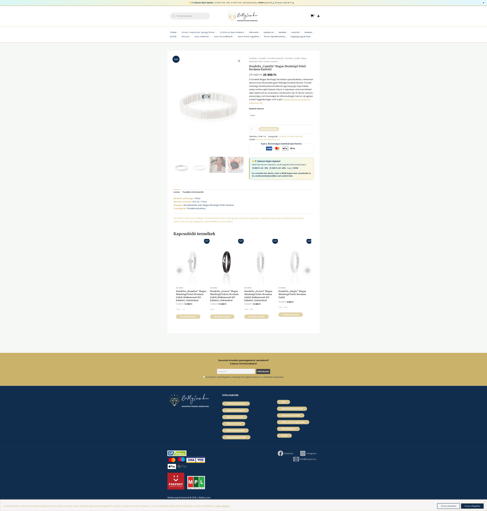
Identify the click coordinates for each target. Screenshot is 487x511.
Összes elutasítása (448, 506)
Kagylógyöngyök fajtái (300, 36)
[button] (239, 61)
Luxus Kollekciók (201, 36)
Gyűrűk (173, 36)
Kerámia (259, 139)
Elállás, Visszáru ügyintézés (293, 422)
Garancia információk (290, 415)
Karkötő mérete (256, 108)
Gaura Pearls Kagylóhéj (248, 36)
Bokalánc (308, 32)
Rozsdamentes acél (272, 139)
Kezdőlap (253, 58)
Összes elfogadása (472, 506)
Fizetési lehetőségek (235, 410)
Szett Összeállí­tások (223, 36)
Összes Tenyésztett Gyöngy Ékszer (198, 32)
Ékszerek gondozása (235, 430)
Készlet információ (235, 417)
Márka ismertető (234, 424)
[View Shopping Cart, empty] (312, 16)
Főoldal (173, 32)
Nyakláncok (269, 32)
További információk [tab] (193, 192)
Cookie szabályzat (222, 506)
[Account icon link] (318, 16)
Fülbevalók (253, 32)
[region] (243, 505)
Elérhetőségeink (288, 429)
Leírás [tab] (176, 192)
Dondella (262, 58)
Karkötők (295, 32)
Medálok (282, 32)
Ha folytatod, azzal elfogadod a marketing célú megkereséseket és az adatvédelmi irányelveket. (244, 377)
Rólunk (284, 435)
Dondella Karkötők (275, 58)
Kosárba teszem (269, 129)
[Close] (484, 501)
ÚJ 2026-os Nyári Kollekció (232, 32)
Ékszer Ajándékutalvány (274, 36)
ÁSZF (283, 402)
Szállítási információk (236, 403)
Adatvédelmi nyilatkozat (292, 409)
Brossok (185, 36)
